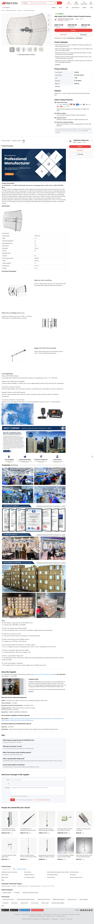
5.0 (75, 142)
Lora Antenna (55, 718)
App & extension (75, 7)
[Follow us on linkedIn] (92, 910)
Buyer (60, 7)
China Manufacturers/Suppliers (35, 914)
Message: (7, 787)
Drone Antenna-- (28, 872)
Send (12, 799)
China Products (24, 914)
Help (67, 7)
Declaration (62, 919)
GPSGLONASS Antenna (52, 874)
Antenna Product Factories (44, 899)
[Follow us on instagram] (85, 910)
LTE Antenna (48, 718)
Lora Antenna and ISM (29, 877)
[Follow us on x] (83, 910)
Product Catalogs (22, 869)
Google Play (14, 910)
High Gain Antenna (7, 892)
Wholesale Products (47, 914)
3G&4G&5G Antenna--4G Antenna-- (9, 872)
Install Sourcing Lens (38, 910)
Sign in (91, 4)
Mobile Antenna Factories (58, 899)
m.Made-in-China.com (50, 916)
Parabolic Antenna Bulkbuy (58, 903)
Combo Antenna (50, 877)
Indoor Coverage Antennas (76, 877)
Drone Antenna (4, 874)
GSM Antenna (30, 720)
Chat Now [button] (84, 34)
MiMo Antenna (4, 877)
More (2, 905)
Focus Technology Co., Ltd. (36, 919)
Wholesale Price (56, 914)
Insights (78, 914)
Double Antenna (24, 903)
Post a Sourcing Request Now (42, 800)
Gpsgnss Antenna (14, 718)
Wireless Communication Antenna (30, 892)
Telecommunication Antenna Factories (25, 899)
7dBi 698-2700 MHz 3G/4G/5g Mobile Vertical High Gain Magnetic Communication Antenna (47, 830)
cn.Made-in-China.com (60, 916)
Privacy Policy (69, 919)
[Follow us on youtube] (87, 910)
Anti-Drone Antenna (74, 872)
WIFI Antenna (73, 874)
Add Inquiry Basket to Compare (27, 54)
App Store (5, 910)
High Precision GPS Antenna (32, 718)
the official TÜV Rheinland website (44, 674)
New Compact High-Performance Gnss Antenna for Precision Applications (64, 830)
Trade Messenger (24, 910)
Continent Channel (64, 914)
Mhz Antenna (15, 903)
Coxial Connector (22, 720)
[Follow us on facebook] (81, 910)
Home (2, 10)
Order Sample (79, 38)
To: (9, 783)
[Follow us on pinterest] (89, 910)
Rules (91, 7)
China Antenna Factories (8, 899)
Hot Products (17, 914)
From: (8, 779)
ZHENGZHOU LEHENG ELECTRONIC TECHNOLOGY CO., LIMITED (66, 19)
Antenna (20, 10)
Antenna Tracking (83, 899)
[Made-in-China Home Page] (9, 3)
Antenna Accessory (72, 899)
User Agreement (55, 919)
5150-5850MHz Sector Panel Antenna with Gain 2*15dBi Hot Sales (8, 830)
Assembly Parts (13, 720)
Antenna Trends (45, 903)
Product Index (72, 914)
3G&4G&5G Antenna (29, 874)
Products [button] (25, 3)
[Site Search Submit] (59, 2)
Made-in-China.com (41, 916)
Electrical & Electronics (11, 10)
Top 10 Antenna (34, 903)
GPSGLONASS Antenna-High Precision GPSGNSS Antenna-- (58, 872)
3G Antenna (42, 718)
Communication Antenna (29, 10)
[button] (55, 3)
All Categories (6, 7)
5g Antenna (21, 718)
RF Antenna (17, 892)
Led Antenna (5, 903)
